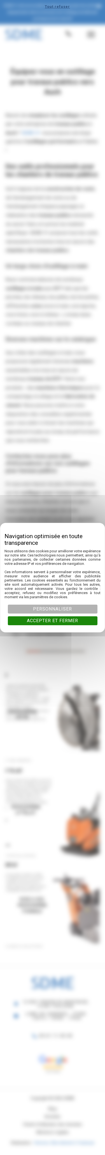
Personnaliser (52, 609)
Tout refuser (57, 6)
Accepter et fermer (52, 620)
